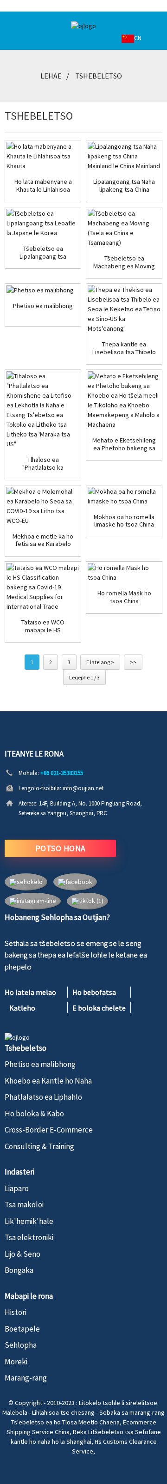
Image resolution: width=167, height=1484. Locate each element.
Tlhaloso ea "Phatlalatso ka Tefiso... (43, 464)
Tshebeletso (98, 75)
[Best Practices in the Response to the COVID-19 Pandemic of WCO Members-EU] (42, 506)
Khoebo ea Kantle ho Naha (48, 1081)
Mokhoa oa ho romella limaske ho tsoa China (124, 521)
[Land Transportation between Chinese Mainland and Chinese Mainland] (124, 156)
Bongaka (19, 1270)
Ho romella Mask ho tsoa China (124, 597)
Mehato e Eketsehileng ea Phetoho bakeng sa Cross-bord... (124, 444)
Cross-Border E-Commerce (49, 1130)
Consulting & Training (39, 1146)
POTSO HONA (60, 848)
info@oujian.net (83, 788)
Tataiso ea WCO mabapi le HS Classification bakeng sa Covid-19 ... (43, 626)
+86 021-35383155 (61, 773)
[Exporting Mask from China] (124, 572)
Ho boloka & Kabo (34, 1113)
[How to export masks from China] (124, 496)
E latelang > (100, 662)
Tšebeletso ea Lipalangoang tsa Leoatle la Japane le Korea (43, 252)
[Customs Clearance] (42, 290)
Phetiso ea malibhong (43, 306)
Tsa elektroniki (29, 1237)
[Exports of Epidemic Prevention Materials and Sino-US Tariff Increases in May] (124, 309)
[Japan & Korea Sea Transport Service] (42, 223)
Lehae (51, 75)
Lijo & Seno (22, 1254)
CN (137, 38)
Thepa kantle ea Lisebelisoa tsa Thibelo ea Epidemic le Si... (124, 348)
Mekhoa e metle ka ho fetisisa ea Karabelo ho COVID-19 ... (43, 540)
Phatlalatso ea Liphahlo (43, 1097)
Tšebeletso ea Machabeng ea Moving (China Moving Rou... (124, 262)
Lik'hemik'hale (29, 1221)
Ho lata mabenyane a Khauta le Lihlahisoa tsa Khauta (43, 186)
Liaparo (17, 1188)
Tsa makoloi (24, 1204)
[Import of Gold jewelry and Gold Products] (42, 156)
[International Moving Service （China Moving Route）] (124, 228)
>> (133, 662)
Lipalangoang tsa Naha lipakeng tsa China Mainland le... (124, 186)
